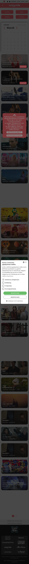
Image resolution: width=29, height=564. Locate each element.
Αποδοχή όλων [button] (15, 293)
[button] (14, 301)
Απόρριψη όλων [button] (15, 297)
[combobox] (23, 262)
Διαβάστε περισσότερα (7, 276)
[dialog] (14, 282)
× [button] (25, 262)
